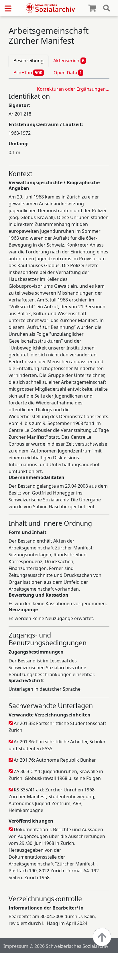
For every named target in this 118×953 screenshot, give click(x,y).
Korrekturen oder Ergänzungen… (73, 89)
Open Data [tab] (68, 73)
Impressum (15, 946)
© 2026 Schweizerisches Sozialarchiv (69, 946)
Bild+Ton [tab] (27, 73)
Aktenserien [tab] (68, 60)
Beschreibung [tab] (28, 60)
